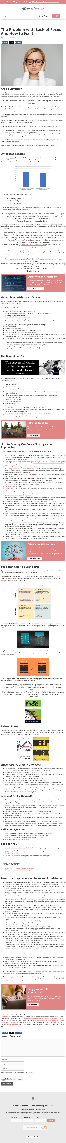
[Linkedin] (39, 16)
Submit (51, 1120)
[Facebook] (44, 16)
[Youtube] (47, 16)
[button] (5, 16)
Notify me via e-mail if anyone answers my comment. (17, 1072)
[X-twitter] (42, 16)
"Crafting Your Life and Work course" (45, 2)
